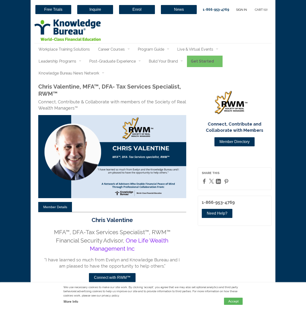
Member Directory (234, 142)
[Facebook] (205, 181)
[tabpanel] (112, 253)
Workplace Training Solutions (64, 49)
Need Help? (217, 213)
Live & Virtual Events (195, 49)
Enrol (137, 9)
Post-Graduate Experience (112, 61)
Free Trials (53, 9)
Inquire (95, 9)
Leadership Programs (57, 61)
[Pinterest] (227, 181)
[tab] (55, 207)
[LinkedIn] (219, 181)
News (179, 9)
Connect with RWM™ (112, 277)
